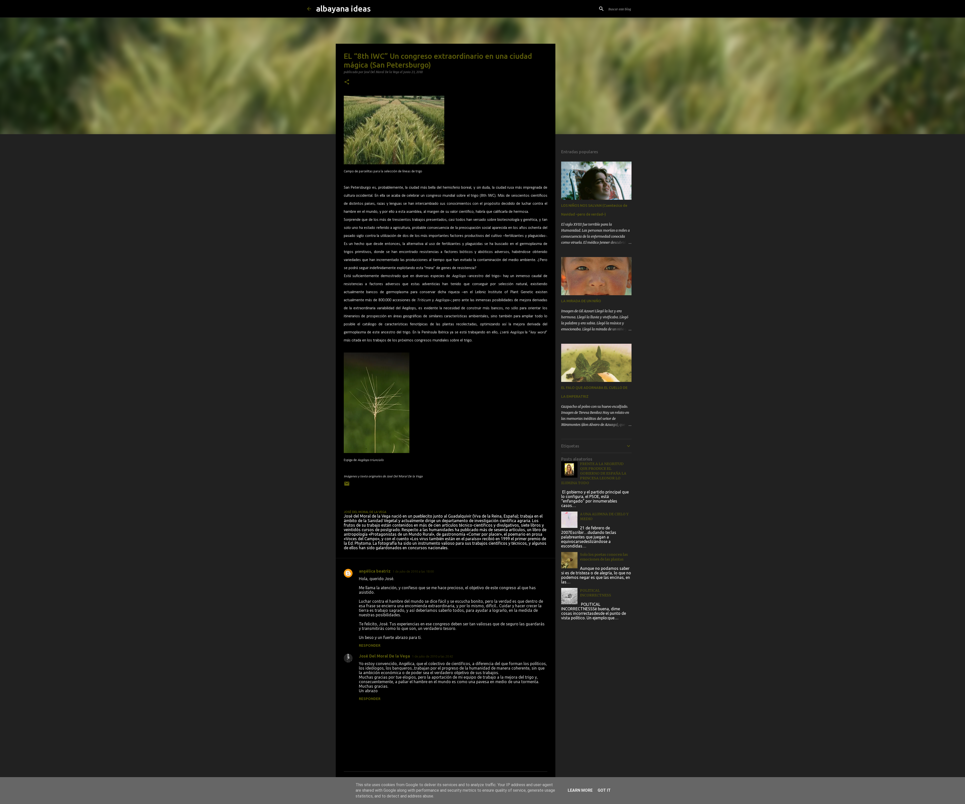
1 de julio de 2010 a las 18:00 (413, 571)
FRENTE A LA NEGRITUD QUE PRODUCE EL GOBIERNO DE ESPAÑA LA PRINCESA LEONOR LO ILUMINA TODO (593, 473)
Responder (369, 645)
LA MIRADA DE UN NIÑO (581, 301)
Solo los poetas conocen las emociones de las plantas (604, 557)
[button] (347, 82)
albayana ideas (343, 8)
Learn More (580, 790)
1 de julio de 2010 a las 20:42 (432, 656)
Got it (604, 790)
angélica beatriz (375, 571)
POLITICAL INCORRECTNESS (595, 592)
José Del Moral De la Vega (384, 656)
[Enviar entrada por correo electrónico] (347, 485)
